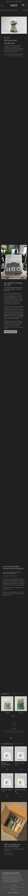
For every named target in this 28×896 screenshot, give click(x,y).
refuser (13, 889)
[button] (2, 5)
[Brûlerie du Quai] (14, 5)
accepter (13, 885)
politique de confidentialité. (12, 881)
